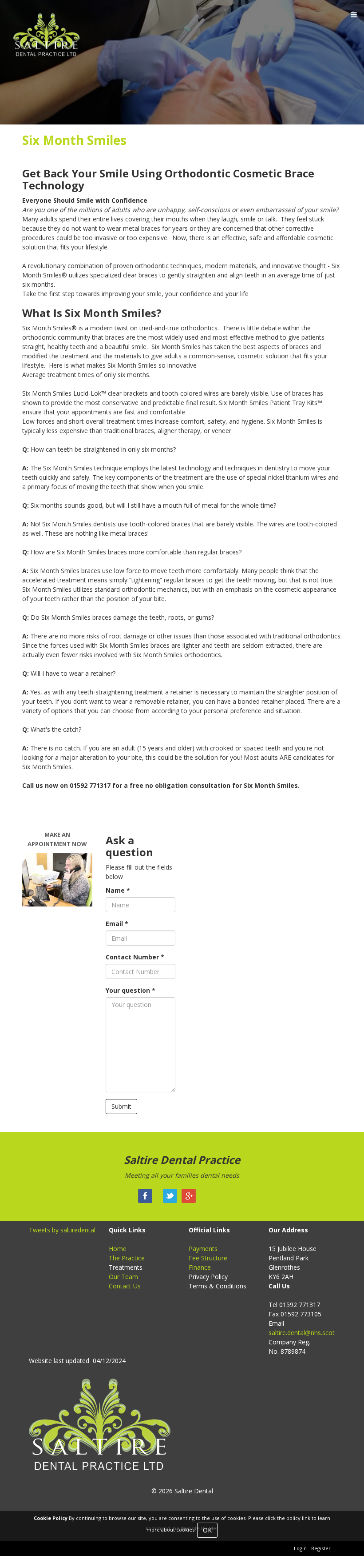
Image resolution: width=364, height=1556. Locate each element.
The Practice (127, 1258)
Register (321, 1548)
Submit (121, 1106)
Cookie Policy (50, 1518)
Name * (118, 890)
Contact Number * (135, 957)
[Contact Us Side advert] (57, 879)
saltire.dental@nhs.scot (302, 1332)
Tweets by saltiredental (62, 1230)
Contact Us (125, 1286)
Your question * (130, 990)
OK (207, 1530)
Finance (200, 1267)
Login (300, 1548)
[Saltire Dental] (50, 38)
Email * (117, 923)
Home (118, 1248)
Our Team (123, 1276)
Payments (203, 1248)
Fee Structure (208, 1258)
